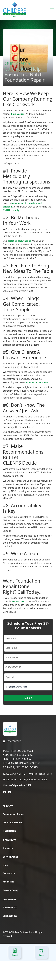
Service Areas (10, 856)
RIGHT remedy (11, 210)
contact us (18, 601)
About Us (8, 848)
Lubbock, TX (10, 915)
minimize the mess (37, 382)
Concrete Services (13, 822)
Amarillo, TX (10, 907)
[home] (14, 9)
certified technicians (19, 240)
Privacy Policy (11, 890)
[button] (51, 9)
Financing (8, 881)
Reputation (9, 830)
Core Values (17, 114)
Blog (5, 865)
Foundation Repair (13, 814)
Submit (28, 698)
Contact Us (9, 873)
